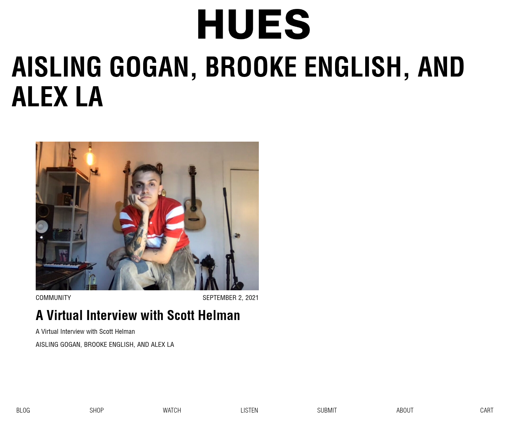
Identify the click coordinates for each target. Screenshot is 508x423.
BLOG (23, 411)
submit (327, 411)
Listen (249, 411)
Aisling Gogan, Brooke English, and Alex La (105, 345)
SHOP (97, 411)
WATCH (172, 411)
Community (53, 298)
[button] (482, 411)
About (405, 411)
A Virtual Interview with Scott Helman (138, 317)
